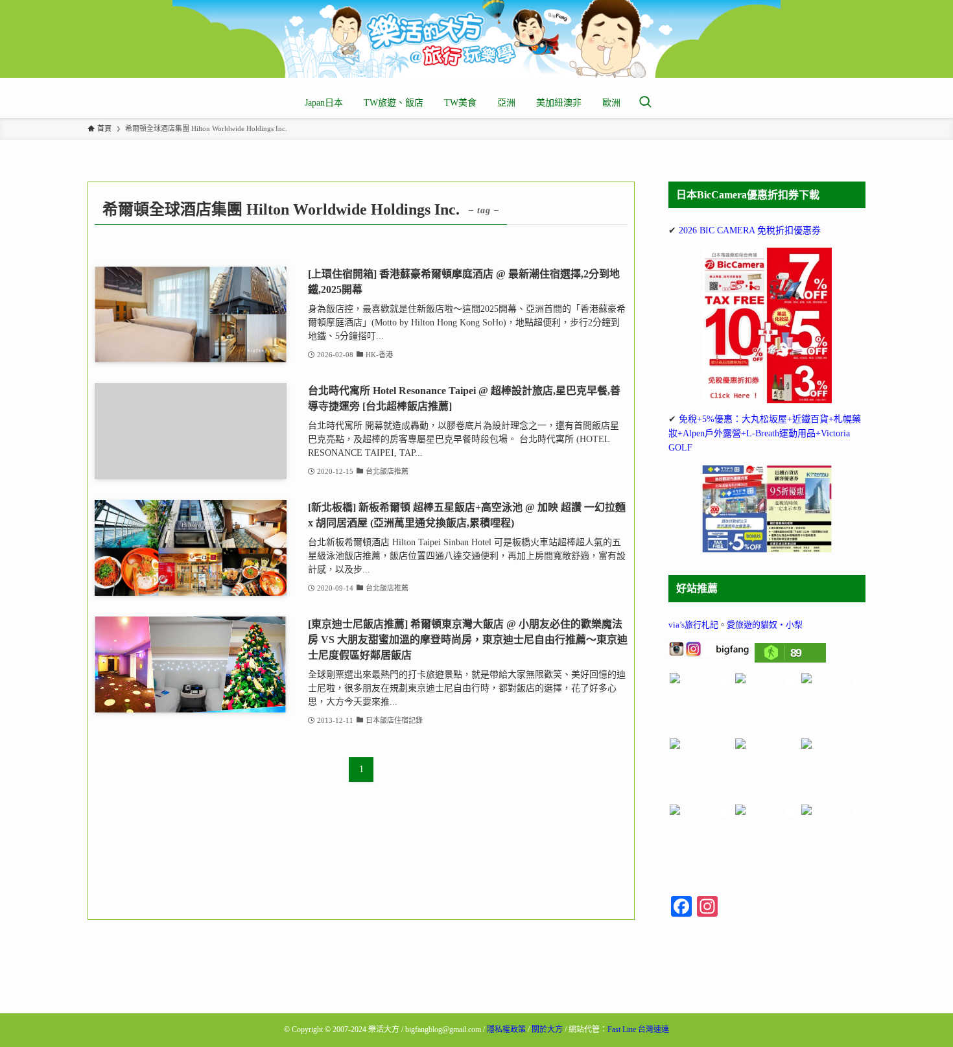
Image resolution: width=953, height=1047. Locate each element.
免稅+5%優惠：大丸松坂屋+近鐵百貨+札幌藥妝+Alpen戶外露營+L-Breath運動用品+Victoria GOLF (764, 433)
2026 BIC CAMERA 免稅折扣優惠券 (750, 230)
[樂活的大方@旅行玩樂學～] (476, 39)
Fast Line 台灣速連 (638, 1029)
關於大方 (547, 1029)
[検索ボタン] (645, 103)
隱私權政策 (506, 1029)
